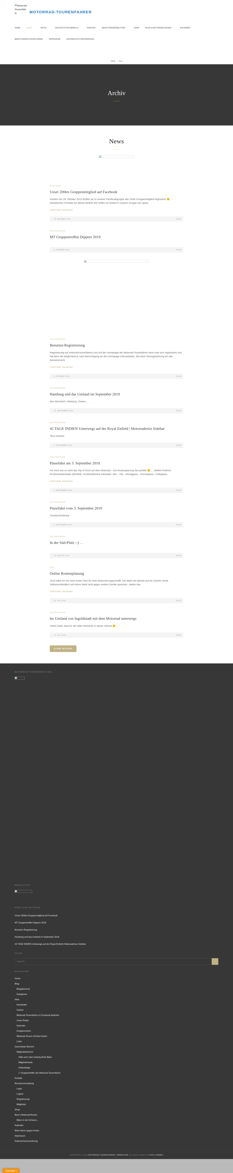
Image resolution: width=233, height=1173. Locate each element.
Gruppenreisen (24, 1031)
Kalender (185, 28)
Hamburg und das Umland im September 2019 (85, 394)
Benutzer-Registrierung (67, 345)
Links (19, 1041)
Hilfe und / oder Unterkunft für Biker (35, 1057)
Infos (43, 28)
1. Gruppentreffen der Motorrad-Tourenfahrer (39, 1073)
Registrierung (23, 1099)
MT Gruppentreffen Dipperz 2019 (75, 237)
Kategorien (22, 994)
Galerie (20, 1010)
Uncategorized (58, 231)
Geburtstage (24, 1067)
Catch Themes (156, 1155)
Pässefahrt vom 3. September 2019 (76, 508)
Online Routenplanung (67, 573)
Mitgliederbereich (25, 1052)
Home (17, 28)
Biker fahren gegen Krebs (29, 39)
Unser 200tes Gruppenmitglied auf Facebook (83, 192)
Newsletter (22, 1005)
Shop (136, 28)
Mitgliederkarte (25, 1062)
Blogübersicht (23, 989)
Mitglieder (55, 186)
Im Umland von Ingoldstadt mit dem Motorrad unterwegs (93, 618)
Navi (52, 567)
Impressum (54, 39)
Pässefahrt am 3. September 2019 (75, 463)
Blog (29, 28)
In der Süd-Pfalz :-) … (66, 543)
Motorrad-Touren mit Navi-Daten (32, 1036)
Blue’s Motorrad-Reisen (158, 28)
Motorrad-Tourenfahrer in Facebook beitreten (38, 1015)
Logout (20, 1094)
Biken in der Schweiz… (28, 1120)
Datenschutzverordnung (80, 39)
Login (19, 1088)
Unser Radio (23, 1020)
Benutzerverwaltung (113, 28)
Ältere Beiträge (63, 649)
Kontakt (91, 28)
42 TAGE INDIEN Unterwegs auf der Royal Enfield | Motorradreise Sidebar (107, 428)
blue (179, 219)
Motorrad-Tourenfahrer (61, 12)
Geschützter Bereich (66, 28)
